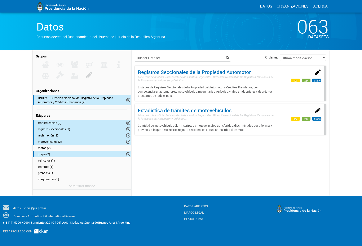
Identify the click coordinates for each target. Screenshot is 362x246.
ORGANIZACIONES (293, 6)
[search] (227, 58)
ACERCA (320, 6)
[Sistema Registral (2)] (89, 77)
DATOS (266, 6)
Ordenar (271, 57)
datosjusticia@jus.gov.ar (29, 208)
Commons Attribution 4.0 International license (44, 216)
